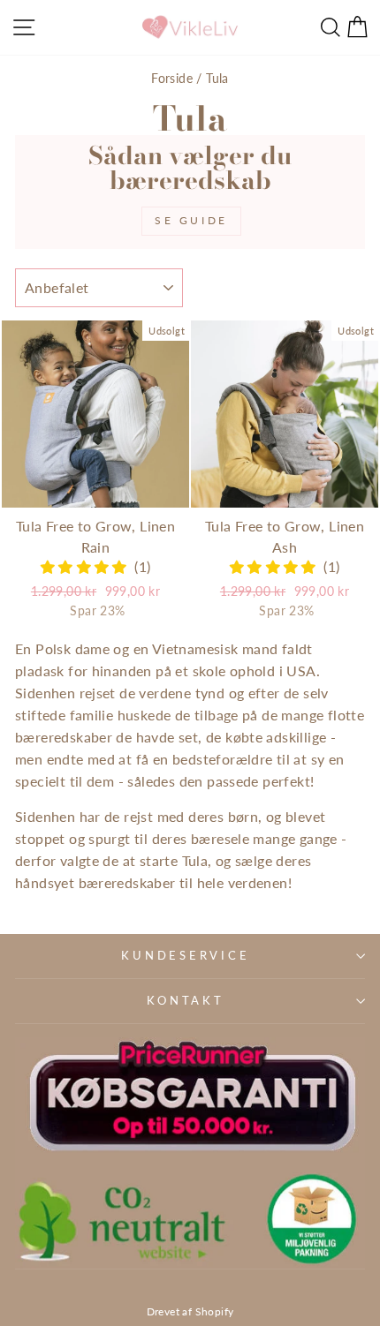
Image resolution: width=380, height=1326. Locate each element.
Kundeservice (185, 955)
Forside (172, 78)
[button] (87, 567)
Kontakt (185, 1000)
